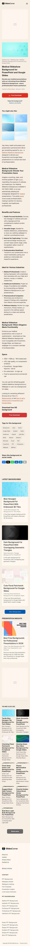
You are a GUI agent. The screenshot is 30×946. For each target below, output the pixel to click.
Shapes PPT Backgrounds (10, 927)
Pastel (12, 441)
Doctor (20, 427)
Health (22, 431)
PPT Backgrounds (7, 879)
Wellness (13, 447)
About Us (5, 854)
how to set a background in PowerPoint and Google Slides (13, 400)
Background (6, 427)
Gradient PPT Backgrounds (10, 930)
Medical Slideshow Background (12, 152)
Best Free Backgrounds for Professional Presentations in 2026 (14, 641)
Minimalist (5, 441)
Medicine (18, 437)
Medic (4, 437)
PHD (18, 441)
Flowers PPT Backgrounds (10, 925)
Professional (20, 444)
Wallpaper (5, 447)
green (21, 179)
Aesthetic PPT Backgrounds (10, 903)
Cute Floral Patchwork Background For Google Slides (14, 588)
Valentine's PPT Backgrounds (11, 913)
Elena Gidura (11, 89)
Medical (11, 437)
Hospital (14, 434)
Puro (26, 943)
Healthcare (6, 434)
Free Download (14, 415)
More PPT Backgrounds (9, 935)
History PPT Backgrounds (10, 906)
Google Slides (6, 431)
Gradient (15, 431)
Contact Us (5, 862)
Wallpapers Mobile (7, 881)
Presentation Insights (8, 889)
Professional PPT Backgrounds (11, 911)
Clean (13, 427)
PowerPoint (6, 444)
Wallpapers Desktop (8, 884)
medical (22, 194)
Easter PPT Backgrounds (9, 922)
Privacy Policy (6, 859)
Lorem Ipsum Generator (9, 892)
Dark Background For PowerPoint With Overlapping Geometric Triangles (14, 546)
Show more (15, 831)
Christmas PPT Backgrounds (10, 908)
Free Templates (6, 886)
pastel (22, 196)
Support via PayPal (15, 103)
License (4, 857)
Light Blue (21, 434)
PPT (13, 444)
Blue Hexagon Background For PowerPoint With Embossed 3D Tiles (12, 503)
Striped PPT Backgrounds (10, 932)
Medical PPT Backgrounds (10, 901)
